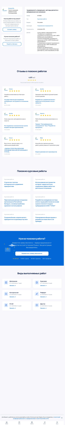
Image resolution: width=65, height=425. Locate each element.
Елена (11, 89)
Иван (41, 138)
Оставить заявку (11, 29)
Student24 (11, 8)
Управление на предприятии (45, 25)
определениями (31, 418)
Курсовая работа (42, 19)
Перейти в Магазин (12, 44)
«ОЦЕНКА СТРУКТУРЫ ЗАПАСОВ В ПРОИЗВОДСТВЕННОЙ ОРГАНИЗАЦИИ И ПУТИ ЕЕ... (16, 150)
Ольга (10, 138)
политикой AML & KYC (43, 418)
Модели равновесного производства (46, 152)
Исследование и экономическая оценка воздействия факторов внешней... (16, 126)
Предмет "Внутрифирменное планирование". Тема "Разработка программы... (45, 125)
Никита (42, 113)
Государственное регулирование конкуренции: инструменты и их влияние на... (16, 101)
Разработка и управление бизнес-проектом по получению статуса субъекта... (45, 101)
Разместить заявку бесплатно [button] (32, 253)
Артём (42, 89)
